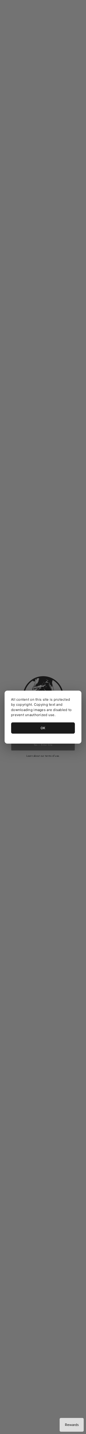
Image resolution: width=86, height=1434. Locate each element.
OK (43, 728)
